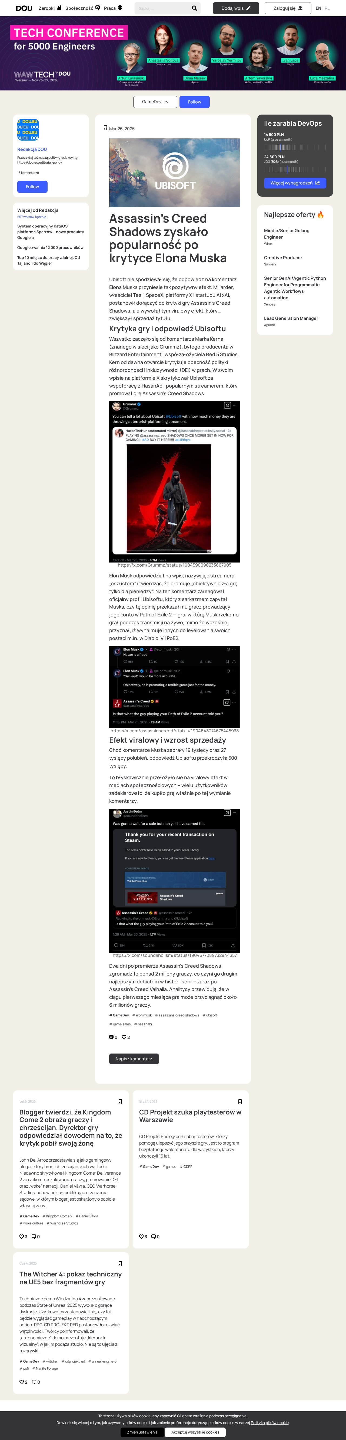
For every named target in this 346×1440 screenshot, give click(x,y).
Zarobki (47, 8)
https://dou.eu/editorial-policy (39, 162)
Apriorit (269, 325)
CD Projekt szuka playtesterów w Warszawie (190, 1116)
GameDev (121, 1015)
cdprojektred (75, 1361)
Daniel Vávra (88, 1216)
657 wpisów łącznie (31, 216)
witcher (52, 1361)
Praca (110, 8)
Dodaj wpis (233, 8)
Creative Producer (283, 258)
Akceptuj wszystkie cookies (195, 1432)
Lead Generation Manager (291, 318)
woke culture (33, 1223)
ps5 (26, 1368)
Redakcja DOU (32, 149)
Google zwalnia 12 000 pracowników (50, 247)
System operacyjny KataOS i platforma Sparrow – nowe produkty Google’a (50, 231)
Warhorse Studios (64, 1223)
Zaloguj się (284, 8)
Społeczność (79, 8)
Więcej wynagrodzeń (292, 183)
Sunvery (270, 264)
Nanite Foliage (47, 1368)
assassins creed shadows (179, 1015)
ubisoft (211, 1015)
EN (318, 8)
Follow (194, 102)
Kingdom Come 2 (59, 1216)
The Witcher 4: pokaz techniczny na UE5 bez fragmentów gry (70, 1278)
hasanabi (145, 1024)
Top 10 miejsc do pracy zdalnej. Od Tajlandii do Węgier (48, 260)
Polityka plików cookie (270, 1422)
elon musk (144, 1015)
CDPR (188, 1166)
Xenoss (269, 304)
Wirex (268, 243)
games (171, 1166)
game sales (122, 1024)
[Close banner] (342, 17)
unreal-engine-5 (104, 1361)
